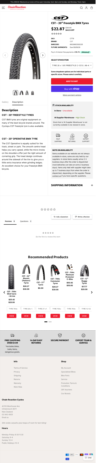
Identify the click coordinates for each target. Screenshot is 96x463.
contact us (56, 176)
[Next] (42, 55)
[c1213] (24, 55)
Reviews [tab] (8, 221)
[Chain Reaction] (17, 7)
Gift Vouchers (65, 390)
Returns (17, 379)
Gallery (5, 102)
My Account (65, 368)
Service (63, 379)
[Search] (81, 7)
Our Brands (65, 393)
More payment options (72, 95)
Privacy (17, 372)
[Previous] (5, 55)
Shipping (17, 375)
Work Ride (18, 387)
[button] (3, 7)
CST (71, 41)
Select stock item (60, 60)
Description (17, 102)
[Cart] (91, 7)
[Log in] (86, 7)
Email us (5, 417)
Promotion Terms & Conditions (68, 384)
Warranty (17, 383)
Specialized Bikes (67, 372)
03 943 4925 (7, 414)
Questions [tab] (24, 221)
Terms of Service (20, 368)
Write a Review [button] (82, 217)
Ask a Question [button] (61, 217)
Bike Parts (64, 375)
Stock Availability (64, 105)
